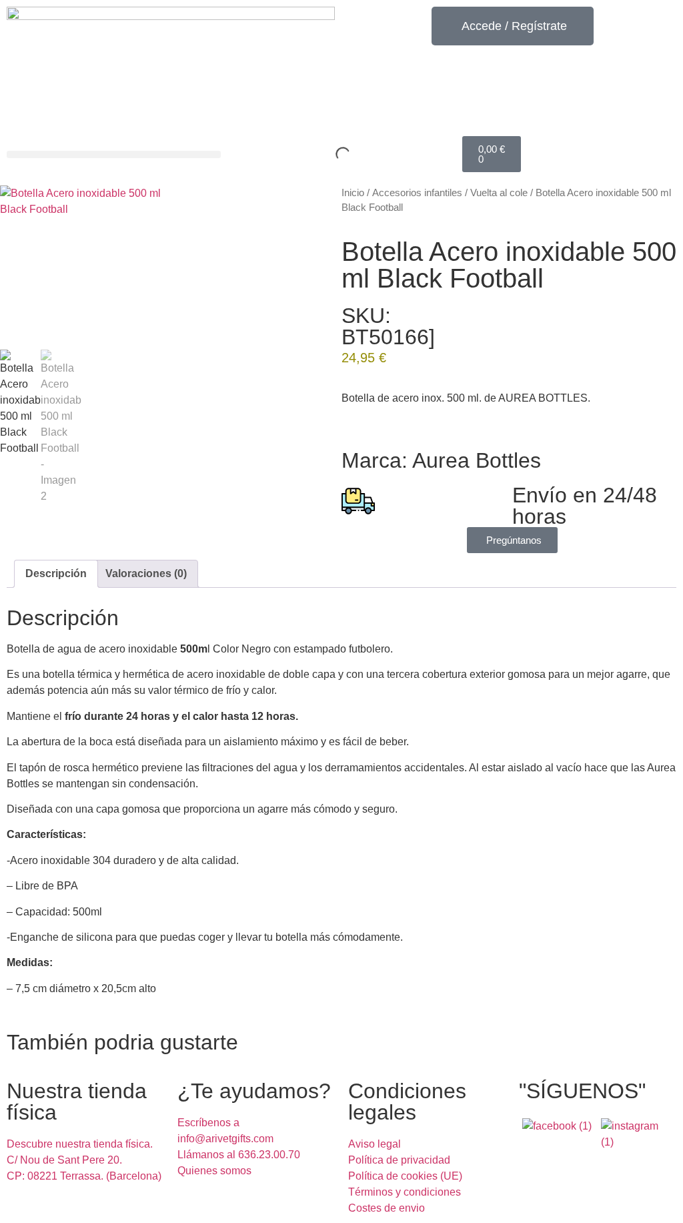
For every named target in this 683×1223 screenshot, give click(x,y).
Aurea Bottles (476, 460)
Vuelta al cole (499, 192)
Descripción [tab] (56, 573)
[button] (114, 154)
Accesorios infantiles (417, 192)
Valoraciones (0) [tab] (146, 573)
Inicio (353, 192)
